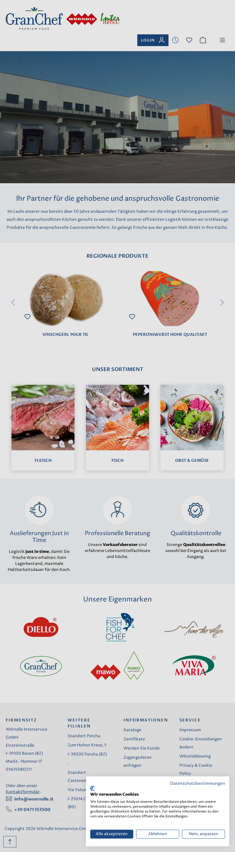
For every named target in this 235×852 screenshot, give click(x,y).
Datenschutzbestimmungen (197, 783)
